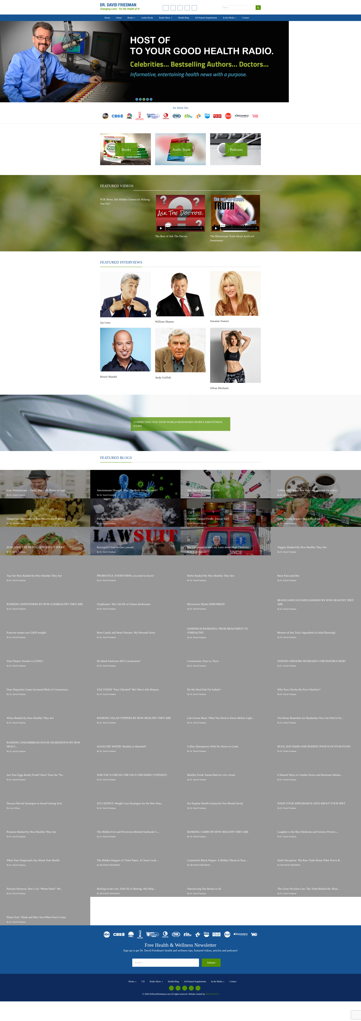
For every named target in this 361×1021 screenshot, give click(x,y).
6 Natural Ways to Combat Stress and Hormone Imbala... (309, 774)
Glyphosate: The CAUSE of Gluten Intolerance (124, 604)
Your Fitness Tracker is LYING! (25, 661)
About (119, 17)
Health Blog (183, 17)
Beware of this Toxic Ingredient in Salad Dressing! (306, 632)
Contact (245, 17)
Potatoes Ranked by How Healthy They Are (31, 831)
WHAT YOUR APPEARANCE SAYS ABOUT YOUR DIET (311, 803)
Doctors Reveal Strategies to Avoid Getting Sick (34, 803)
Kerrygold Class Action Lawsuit (115, 547)
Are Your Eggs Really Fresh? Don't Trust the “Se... (35, 774)
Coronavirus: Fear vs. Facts (203, 661)
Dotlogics (212, 994)
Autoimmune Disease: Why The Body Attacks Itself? (127, 490)
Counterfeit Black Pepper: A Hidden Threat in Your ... (217, 860)
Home (107, 17)
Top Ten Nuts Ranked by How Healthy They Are (34, 575)
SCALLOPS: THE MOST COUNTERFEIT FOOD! (36, 547)
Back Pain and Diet (288, 575)
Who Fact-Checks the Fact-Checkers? (299, 689)
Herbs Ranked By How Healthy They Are (210, 575)
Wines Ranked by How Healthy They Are (30, 717)
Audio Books (147, 17)
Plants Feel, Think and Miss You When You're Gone (36, 917)
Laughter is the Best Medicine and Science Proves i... (307, 831)
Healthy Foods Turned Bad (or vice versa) (211, 774)
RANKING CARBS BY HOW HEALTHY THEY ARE (217, 831)
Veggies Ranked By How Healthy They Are (302, 547)
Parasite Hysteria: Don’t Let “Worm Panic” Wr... (34, 888)
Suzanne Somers (219, 321)
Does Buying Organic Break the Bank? (299, 518)
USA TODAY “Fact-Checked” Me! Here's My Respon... (128, 689)
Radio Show (165, 17)
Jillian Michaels (219, 388)
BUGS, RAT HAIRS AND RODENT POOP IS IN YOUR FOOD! (314, 746)
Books (130, 17)
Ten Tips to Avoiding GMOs (203, 490)
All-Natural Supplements (206, 17)
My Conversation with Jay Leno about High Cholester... (219, 547)
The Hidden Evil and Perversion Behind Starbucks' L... (128, 831)
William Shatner (164, 321)
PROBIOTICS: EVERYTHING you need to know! (125, 575)
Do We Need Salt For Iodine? (204, 689)
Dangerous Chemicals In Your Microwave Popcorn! (36, 518)
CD (143, 981)
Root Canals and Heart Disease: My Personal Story (126, 632)
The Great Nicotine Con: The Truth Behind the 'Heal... (308, 888)
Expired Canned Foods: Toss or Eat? (208, 518)
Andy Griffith (163, 377)
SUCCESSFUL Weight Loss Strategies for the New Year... (130, 803)
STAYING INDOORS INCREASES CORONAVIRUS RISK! (311, 661)
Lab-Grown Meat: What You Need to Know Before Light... (220, 717)
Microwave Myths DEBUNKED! (206, 604)
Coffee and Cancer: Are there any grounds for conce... (308, 490)
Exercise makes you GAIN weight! (27, 632)
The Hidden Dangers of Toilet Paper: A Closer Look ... (128, 860)
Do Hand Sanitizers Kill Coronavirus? (118, 661)
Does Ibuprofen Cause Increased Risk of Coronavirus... (38, 689)
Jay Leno (105, 322)
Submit (211, 962)
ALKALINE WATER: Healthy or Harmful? (121, 746)
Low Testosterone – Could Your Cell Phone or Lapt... (37, 490)
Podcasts (236, 150)
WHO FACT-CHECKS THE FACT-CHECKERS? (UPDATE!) (132, 774)
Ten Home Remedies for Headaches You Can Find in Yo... (310, 717)
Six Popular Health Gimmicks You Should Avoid (215, 803)
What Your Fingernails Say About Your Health (33, 860)
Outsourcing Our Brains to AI (204, 888)
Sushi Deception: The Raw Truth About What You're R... (309, 860)
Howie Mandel (108, 376)
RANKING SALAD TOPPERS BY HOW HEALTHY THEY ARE (134, 717)
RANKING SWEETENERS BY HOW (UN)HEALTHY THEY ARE (45, 604)
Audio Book (181, 150)
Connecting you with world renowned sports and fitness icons (178, 424)
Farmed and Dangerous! (110, 518)
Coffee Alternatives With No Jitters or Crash (212, 746)
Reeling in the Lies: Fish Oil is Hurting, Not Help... (126, 888)
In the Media (229, 17)
